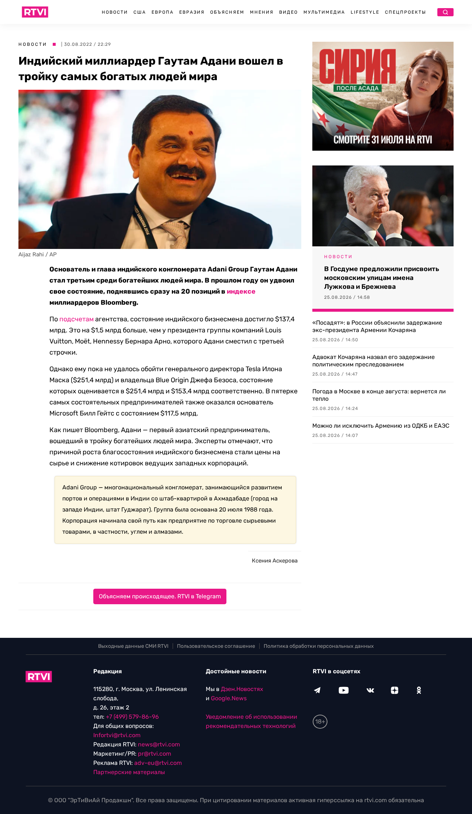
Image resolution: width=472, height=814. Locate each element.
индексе (241, 291)
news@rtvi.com (159, 744)
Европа (163, 12)
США (139, 12)
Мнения (262, 12)
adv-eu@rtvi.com (158, 762)
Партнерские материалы (129, 772)
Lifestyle (365, 12)
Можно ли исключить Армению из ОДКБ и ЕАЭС (381, 425)
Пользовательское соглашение (216, 646)
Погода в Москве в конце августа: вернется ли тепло (379, 395)
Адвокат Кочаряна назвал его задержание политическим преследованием (373, 360)
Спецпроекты (405, 12)
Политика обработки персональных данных (319, 646)
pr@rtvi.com (154, 753)
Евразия (192, 12)
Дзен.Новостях (242, 688)
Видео (288, 12)
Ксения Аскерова (275, 560)
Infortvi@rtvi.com (116, 735)
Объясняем (227, 12)
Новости (115, 12)
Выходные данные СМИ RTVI (133, 646)
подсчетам (76, 319)
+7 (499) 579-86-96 (132, 716)
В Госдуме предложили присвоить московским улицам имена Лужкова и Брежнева (381, 278)
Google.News (229, 698)
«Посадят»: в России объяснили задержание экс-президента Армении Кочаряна (377, 326)
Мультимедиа (324, 12)
